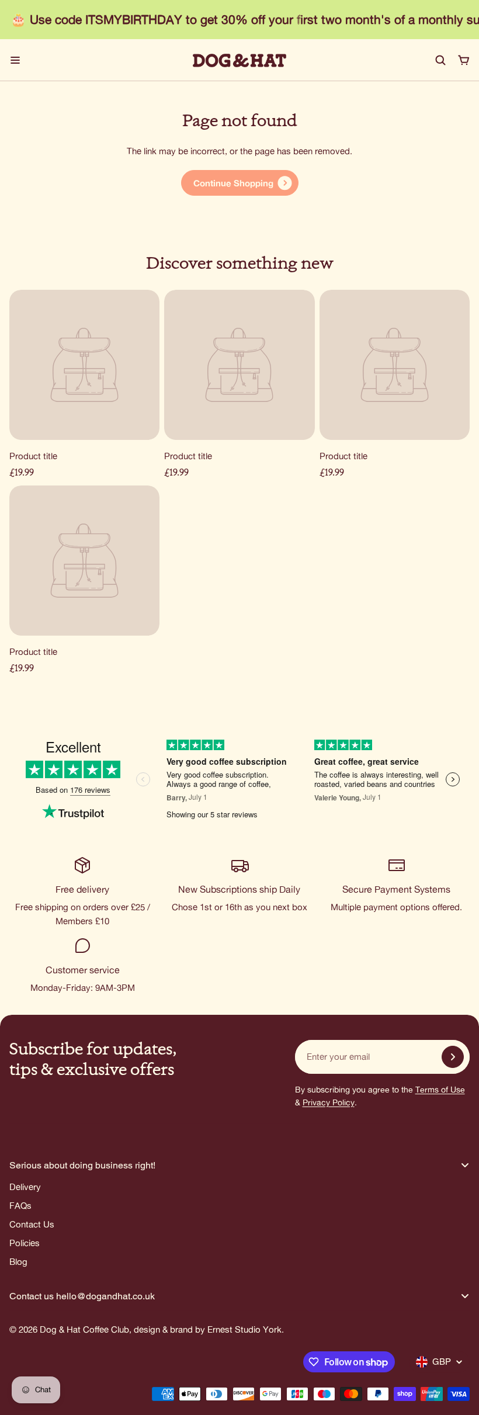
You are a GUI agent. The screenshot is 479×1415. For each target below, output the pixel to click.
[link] (239, 183)
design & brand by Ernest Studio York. (209, 1329)
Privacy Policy (329, 1102)
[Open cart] (463, 60)
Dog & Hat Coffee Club (84, 1329)
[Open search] (440, 60)
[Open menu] (15, 60)
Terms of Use (440, 1089)
